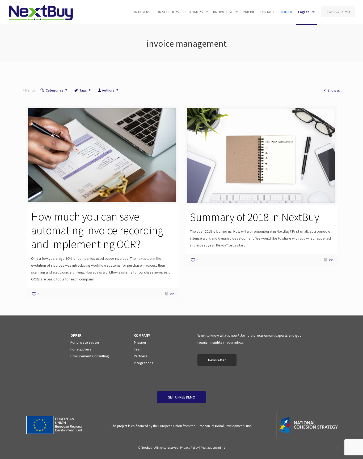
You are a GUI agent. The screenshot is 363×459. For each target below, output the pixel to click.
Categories (55, 90)
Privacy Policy (189, 447)
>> (172, 293)
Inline (221, 447)
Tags (83, 90)
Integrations (143, 363)
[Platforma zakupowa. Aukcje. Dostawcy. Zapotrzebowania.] (41, 12)
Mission (140, 342)
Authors (108, 90)
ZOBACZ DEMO (338, 11)
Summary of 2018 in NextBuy (254, 217)
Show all (333, 90)
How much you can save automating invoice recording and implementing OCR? (97, 230)
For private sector (84, 342)
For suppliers (80, 349)
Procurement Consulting (89, 356)
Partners (140, 356)
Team (138, 349)
